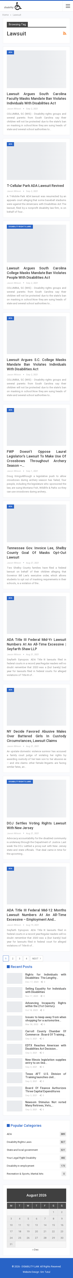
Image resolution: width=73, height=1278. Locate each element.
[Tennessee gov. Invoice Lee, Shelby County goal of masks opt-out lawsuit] (36, 523)
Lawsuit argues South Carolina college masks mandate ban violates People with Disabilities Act (36, 272)
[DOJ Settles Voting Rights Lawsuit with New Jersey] (36, 798)
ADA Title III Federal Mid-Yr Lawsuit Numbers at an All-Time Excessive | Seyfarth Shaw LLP (36, 644)
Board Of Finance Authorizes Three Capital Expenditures (45, 1089)
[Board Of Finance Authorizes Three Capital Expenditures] (14, 1091)
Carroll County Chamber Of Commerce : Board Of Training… (45, 1033)
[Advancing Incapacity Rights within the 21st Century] (14, 1006)
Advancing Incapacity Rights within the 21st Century (45, 1004)
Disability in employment (20, 1165)
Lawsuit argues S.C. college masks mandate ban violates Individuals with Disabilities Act (36, 364)
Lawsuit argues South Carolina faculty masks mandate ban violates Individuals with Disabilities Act (36, 98)
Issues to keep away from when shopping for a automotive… (45, 1019)
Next (35, 958)
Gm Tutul (45, 1272)
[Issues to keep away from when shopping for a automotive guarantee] (14, 1021)
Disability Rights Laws (20, 227)
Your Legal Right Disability (21, 1157)
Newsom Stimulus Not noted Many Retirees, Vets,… (45, 1104)
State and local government (22, 1149)
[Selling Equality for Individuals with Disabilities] (14, 992)
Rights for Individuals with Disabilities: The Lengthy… (45, 976)
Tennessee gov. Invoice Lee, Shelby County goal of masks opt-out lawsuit (36, 552)
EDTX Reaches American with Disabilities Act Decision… (45, 1047)
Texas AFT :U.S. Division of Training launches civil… (45, 1075)
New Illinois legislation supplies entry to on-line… (45, 1061)
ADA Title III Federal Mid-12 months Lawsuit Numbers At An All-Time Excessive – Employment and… (36, 914)
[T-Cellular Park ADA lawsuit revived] (36, 161)
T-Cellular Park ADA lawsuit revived (35, 186)
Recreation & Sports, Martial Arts (25, 1173)
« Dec (35, 1249)
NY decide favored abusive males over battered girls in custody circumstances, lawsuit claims (36, 736)
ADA (10, 52)
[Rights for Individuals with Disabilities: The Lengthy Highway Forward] (14, 978)
